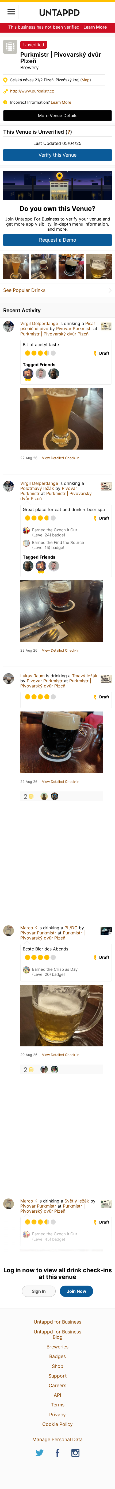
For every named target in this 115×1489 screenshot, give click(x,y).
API (57, 1395)
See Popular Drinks (24, 290)
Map (86, 80)
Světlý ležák (76, 1201)
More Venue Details (57, 115)
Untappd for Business (57, 1322)
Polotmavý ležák (37, 488)
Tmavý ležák (84, 675)
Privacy (57, 1414)
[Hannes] (44, 796)
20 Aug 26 (28, 1055)
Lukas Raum (32, 675)
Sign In (39, 1291)
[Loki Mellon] (54, 796)
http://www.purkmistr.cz (32, 91)
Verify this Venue (57, 155)
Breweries (57, 1346)
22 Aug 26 (28, 458)
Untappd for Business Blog (57, 1334)
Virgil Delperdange (39, 323)
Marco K (28, 927)
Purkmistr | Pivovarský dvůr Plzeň (54, 334)
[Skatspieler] (54, 1069)
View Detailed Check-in (60, 458)
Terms (57, 1404)
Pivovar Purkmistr (74, 328)
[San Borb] (44, 1069)
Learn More (95, 27)
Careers (57, 1385)
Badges (57, 1356)
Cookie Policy (57, 1424)
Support (57, 1376)
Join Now (76, 1291)
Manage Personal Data (57, 1439)
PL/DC (71, 927)
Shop (57, 1366)
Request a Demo (57, 240)
